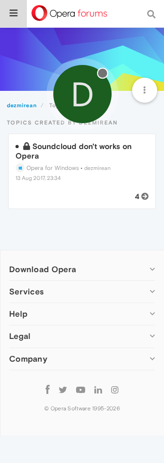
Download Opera (42, 269)
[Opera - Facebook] (47, 389)
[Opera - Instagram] (115, 389)
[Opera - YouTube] (81, 389)
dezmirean (97, 168)
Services (26, 291)
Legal (20, 336)
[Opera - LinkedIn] (98, 389)
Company (28, 358)
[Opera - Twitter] (63, 389)
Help (18, 314)
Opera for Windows (52, 167)
